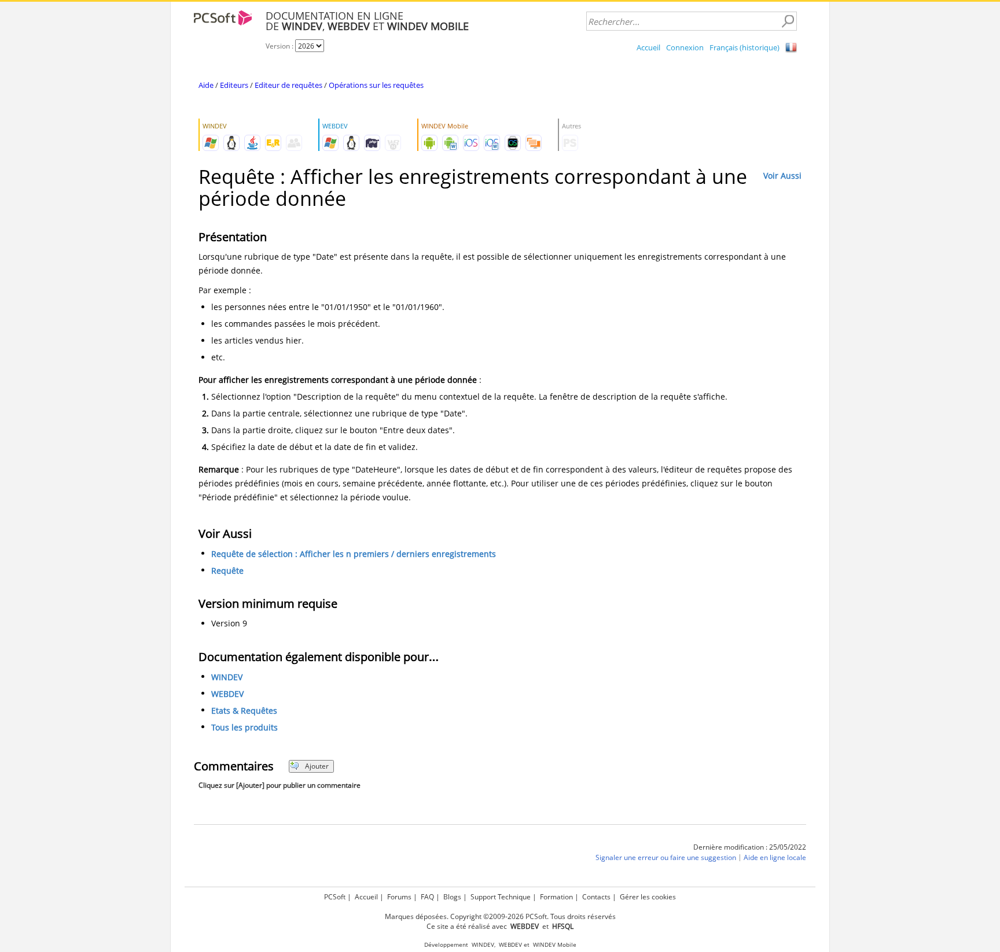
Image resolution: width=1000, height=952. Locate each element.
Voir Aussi (782, 175)
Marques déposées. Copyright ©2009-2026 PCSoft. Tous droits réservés (500, 916)
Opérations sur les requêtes (376, 85)
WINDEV (226, 676)
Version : (280, 46)
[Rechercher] (787, 21)
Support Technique (500, 897)
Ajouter (317, 766)
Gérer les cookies (648, 897)
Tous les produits (244, 727)
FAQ (427, 897)
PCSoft (334, 897)
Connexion (685, 47)
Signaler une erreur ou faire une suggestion (665, 857)
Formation (556, 897)
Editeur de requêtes (288, 85)
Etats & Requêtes (244, 710)
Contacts (596, 897)
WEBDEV (227, 693)
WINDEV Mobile (554, 945)
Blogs (452, 897)
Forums (399, 897)
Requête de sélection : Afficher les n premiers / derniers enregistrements (353, 553)
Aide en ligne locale (775, 857)
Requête (227, 570)
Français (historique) (744, 47)
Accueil (648, 47)
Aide (206, 85)
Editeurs (234, 85)
